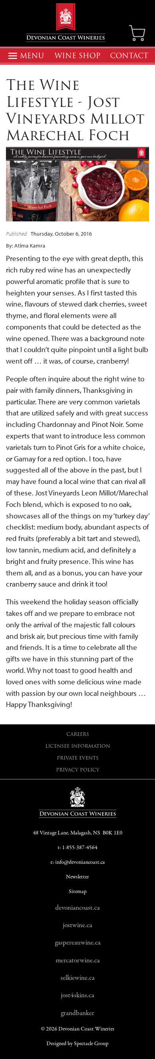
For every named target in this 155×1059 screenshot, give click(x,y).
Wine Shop (77, 55)
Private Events (78, 758)
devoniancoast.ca (77, 907)
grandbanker (77, 1013)
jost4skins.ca (77, 995)
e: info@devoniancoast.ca (77, 862)
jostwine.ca (77, 925)
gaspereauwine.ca (78, 942)
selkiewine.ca (77, 978)
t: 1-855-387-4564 (77, 847)
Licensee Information (77, 746)
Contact (129, 55)
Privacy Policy (77, 769)
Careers (77, 734)
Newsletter (77, 877)
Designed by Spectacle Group (77, 1044)
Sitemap (78, 891)
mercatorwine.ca (78, 960)
